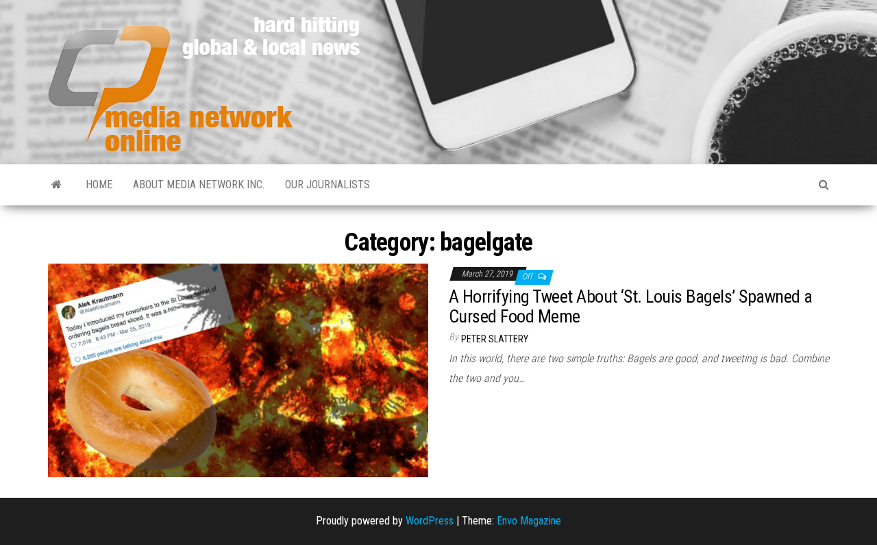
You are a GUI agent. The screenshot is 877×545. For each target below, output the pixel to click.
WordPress (430, 520)
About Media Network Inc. (198, 184)
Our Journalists (327, 184)
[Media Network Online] (56, 184)
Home (99, 184)
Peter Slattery (494, 338)
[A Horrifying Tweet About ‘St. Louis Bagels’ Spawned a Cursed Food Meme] (238, 369)
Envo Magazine (529, 520)
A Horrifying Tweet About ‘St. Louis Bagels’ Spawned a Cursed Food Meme (630, 306)
